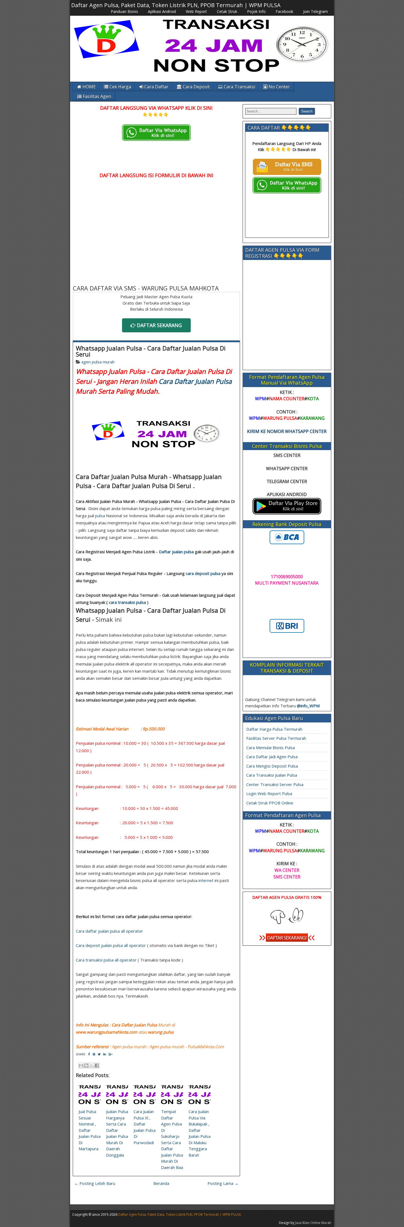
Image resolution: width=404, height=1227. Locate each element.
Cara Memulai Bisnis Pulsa (270, 747)
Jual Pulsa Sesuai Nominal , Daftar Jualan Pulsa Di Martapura (90, 1130)
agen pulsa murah (98, 362)
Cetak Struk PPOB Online (269, 803)
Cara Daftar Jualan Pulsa (195, 381)
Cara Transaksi (239, 87)
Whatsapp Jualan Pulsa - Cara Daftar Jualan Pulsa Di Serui (151, 351)
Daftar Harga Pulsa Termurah (274, 729)
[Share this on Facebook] (89, 1054)
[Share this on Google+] (110, 1054)
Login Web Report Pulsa (269, 793)
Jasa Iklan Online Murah (313, 1222)
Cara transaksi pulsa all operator (106, 960)
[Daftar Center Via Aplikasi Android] (287, 513)
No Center (278, 87)
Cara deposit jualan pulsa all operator (111, 945)
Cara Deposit (196, 87)
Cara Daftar (155, 87)
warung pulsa (160, 1032)
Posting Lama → (223, 1183)
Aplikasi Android (162, 11)
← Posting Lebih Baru (94, 1183)
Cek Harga (119, 87)
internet (206, 880)
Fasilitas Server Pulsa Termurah (276, 738)
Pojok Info (256, 11)
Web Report (196, 11)
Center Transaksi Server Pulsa (274, 784)
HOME (88, 87)
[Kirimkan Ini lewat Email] (81, 1065)
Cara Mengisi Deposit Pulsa (272, 766)
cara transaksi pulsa (127, 602)
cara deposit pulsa (203, 573)
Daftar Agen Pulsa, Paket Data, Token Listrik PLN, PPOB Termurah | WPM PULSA (176, 5)
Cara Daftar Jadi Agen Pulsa (272, 756)
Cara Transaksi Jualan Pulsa (271, 775)
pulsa (100, 515)
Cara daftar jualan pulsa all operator (109, 931)
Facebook (284, 11)
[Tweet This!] (99, 1054)
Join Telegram (315, 11)
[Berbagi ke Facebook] (96, 1065)
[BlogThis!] (86, 1065)
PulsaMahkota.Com (205, 1046)
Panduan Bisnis (124, 11)
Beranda (161, 1183)
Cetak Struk (227, 11)
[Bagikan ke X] (91, 1065)
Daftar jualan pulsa (176, 551)
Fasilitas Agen (96, 96)
